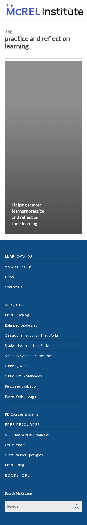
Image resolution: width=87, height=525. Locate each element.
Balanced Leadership (21, 325)
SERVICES (14, 305)
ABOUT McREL (19, 266)
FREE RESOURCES (22, 424)
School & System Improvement (29, 355)
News (9, 276)
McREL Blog (14, 465)
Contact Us (13, 287)
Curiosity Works (17, 366)
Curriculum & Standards (23, 376)
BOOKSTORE (17, 475)
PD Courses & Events (21, 414)
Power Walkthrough (20, 396)
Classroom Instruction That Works (31, 335)
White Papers (15, 444)
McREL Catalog (17, 315)
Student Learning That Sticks (27, 345)
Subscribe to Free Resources (27, 434)
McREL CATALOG (18, 256)
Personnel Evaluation (21, 386)
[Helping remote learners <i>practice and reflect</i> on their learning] (43, 147)
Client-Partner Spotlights (24, 455)
